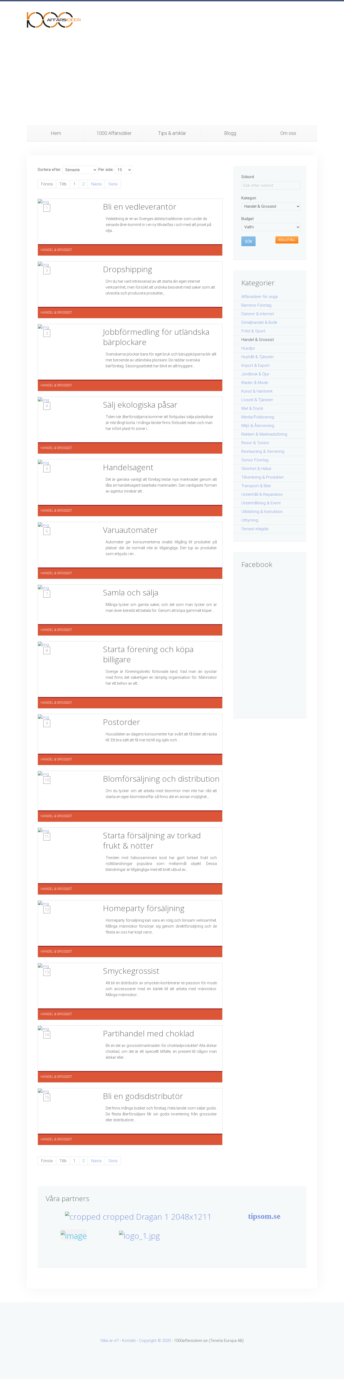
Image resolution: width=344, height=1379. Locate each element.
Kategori (248, 198)
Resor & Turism (255, 442)
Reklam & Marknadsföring (264, 434)
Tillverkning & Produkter (262, 477)
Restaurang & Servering (262, 451)
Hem (56, 133)
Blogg (230, 133)
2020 (166, 1340)
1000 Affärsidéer (114, 133)
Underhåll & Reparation (262, 494)
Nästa (96, 184)
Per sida (105, 169)
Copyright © (150, 1340)
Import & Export (255, 365)
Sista (112, 184)
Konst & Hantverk (257, 391)
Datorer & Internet (257, 313)
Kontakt (129, 1340)
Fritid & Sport (253, 331)
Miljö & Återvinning (257, 425)
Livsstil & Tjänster (257, 399)
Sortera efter (49, 169)
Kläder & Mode (254, 382)
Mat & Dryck (252, 408)
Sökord (247, 176)
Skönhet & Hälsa (256, 468)
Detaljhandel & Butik (259, 322)
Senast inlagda (254, 528)
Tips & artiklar (172, 133)
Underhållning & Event (261, 503)
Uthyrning (249, 520)
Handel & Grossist (257, 339)
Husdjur (248, 348)
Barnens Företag (256, 305)
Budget (247, 218)
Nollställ (286, 240)
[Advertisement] (172, 84)
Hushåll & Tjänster (257, 356)
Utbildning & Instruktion (262, 511)
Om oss (288, 133)
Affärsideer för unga (259, 296)
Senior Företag (254, 460)
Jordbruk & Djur (255, 374)
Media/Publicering (257, 417)
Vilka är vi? (109, 1340)
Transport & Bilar (256, 485)
